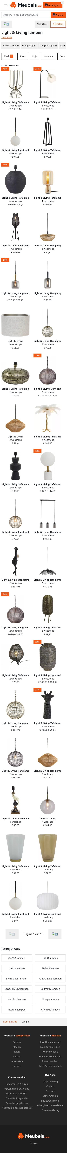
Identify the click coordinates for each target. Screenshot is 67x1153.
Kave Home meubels (50, 1042)
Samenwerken (50, 1095)
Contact (50, 1086)
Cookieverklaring (50, 1110)
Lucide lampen (16, 968)
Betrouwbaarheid (50, 1100)
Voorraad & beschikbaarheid (17, 1107)
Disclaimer (58, 1105)
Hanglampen (29, 45)
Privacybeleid (43, 1105)
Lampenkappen (48, 45)
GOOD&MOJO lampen (17, 988)
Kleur (23, 56)
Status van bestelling (16, 1093)
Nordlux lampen (17, 999)
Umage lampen (50, 999)
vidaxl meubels (50, 1051)
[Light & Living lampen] (54, 934)
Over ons (50, 1091)
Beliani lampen (50, 968)
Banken (17, 1042)
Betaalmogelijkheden (17, 1103)
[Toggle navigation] (5, 5)
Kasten (16, 1056)
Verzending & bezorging (16, 1088)
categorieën (23, 1035)
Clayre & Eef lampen (50, 978)
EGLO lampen (50, 958)
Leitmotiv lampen (50, 988)
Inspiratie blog (50, 1081)
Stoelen (17, 1047)
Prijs (34, 56)
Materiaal (48, 56)
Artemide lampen (50, 1009)
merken (56, 1035)
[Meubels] (6, 24)
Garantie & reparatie (17, 1098)
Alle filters (58, 24)
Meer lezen (6, 37)
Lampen (17, 1066)
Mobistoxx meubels (50, 1047)
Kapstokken (17, 1061)
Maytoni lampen (17, 1009)
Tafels (17, 1051)
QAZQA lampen (16, 958)
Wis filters (42, 24)
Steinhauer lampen (16, 978)
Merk (8, 56)
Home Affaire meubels (50, 1056)
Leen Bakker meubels (50, 1066)
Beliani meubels (50, 1061)
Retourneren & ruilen (17, 1084)
